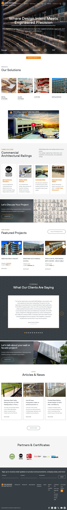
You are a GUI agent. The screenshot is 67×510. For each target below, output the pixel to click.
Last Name (23, 475)
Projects (26, 3)
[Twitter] (58, 508)
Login (62, 486)
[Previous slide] (3, 246)
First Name (4, 475)
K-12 (29, 264)
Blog (38, 3)
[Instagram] (55, 508)
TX (9, 265)
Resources (32, 3)
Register (62, 488)
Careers (49, 3)
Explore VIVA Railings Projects (57, 231)
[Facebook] (49, 508)
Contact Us (7, 216)
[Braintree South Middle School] (33, 248)
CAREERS (50, 488)
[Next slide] (64, 246)
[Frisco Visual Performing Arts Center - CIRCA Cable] (55, 248)
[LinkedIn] (52, 508)
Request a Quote (32, 57)
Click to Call (7, 359)
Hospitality (8, 263)
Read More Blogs (33, 428)
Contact (55, 3)
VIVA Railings (10, 507)
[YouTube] (61, 508)
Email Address (42, 475)
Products (18, 3)
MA (33, 265)
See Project (4, 268)
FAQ (49, 490)
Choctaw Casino (33, 36)
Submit (61, 476)
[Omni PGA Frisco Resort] (11, 248)
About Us (43, 3)
